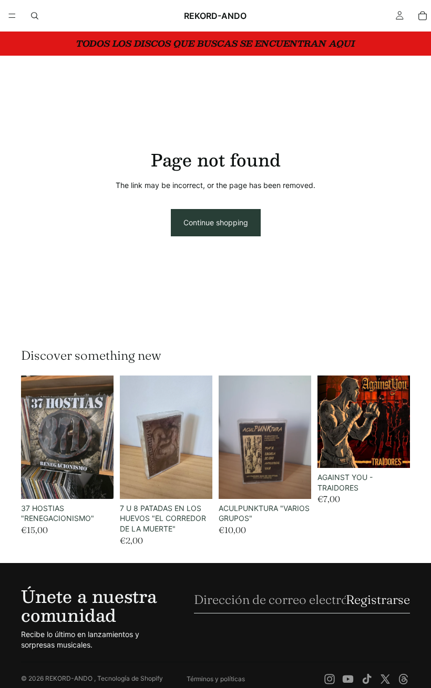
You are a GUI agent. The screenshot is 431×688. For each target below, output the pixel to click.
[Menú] (12, 16)
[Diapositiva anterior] (32, 437)
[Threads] (403, 679)
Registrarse (378, 599)
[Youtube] (348, 679)
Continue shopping (215, 222)
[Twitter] (385, 679)
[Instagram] (329, 679)
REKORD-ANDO (69, 678)
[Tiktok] (367, 679)
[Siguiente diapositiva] (102, 437)
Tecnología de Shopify (130, 678)
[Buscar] (34, 15)
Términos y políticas (216, 679)
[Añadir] (97, 482)
